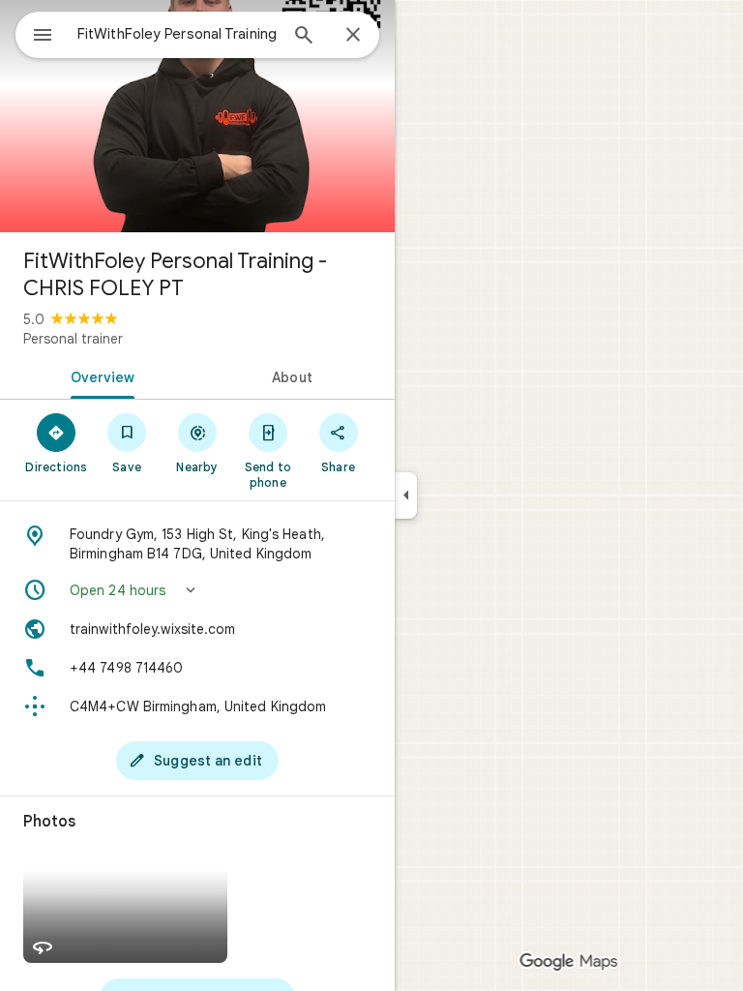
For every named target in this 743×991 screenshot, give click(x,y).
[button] (197, 590)
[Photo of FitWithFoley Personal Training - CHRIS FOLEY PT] (197, 116)
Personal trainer (73, 338)
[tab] (98, 375)
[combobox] (177, 33)
